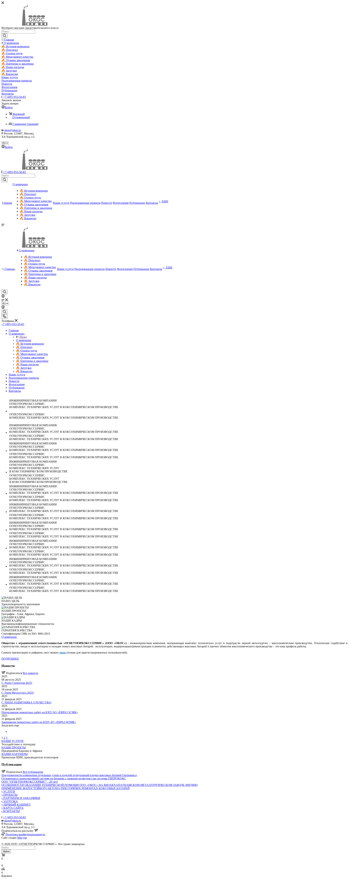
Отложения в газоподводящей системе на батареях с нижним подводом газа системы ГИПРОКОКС (63, 778)
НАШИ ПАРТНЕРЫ (14, 754)
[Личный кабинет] (3, 296)
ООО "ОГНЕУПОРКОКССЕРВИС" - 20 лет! (29, 781)
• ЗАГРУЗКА (9, 801)
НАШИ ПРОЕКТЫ (13, 747)
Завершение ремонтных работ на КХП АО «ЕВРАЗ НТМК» (38, 722)
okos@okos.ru (12, 130)
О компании (23, 340)
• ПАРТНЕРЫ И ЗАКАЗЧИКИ (20, 798)
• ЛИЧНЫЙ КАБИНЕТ (16, 804)
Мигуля (22, 837)
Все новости (30, 673)
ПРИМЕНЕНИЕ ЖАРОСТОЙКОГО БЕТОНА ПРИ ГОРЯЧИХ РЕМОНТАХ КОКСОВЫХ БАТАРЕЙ (65, 788)
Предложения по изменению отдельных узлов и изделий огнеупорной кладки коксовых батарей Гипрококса (69, 775)
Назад (23, 336)
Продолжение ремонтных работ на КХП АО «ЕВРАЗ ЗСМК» (39, 712)
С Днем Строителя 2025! (16, 682)
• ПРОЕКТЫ (9, 794)
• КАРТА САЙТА (12, 807)
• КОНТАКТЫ (10, 811)
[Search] (4, 35)
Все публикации (33, 771)
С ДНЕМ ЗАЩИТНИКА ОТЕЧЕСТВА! (26, 702)
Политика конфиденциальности (25, 834)
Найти (6, 851)
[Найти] (4, 180)
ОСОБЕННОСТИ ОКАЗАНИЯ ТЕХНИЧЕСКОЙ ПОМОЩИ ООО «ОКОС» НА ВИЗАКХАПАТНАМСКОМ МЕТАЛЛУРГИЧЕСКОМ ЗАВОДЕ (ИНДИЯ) (99, 785)
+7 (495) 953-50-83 (14, 96)
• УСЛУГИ (8, 791)
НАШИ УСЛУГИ (12, 741)
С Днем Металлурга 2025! (17, 692)
